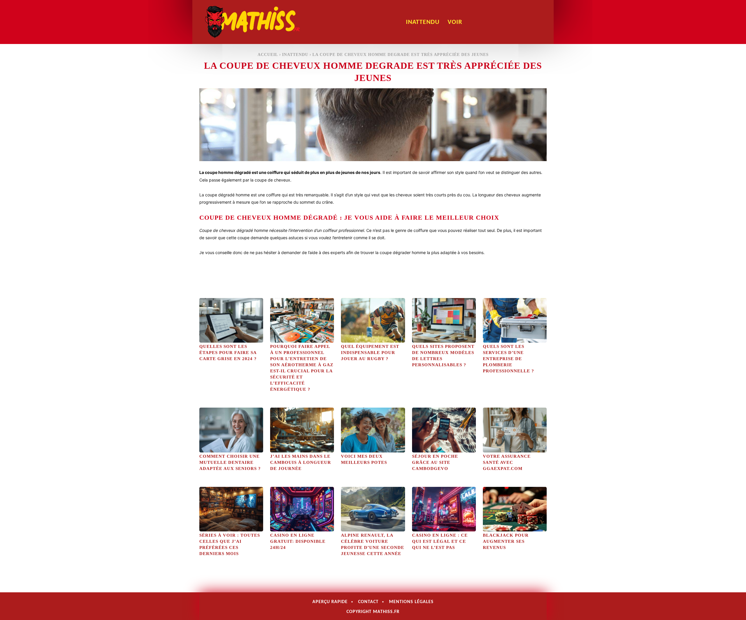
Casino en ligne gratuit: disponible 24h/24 (298, 541)
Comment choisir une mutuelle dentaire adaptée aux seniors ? (230, 462)
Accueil (268, 54)
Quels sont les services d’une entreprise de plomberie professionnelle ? (508, 358)
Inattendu (295, 54)
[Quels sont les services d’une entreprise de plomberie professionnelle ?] (515, 320)
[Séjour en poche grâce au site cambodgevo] (444, 430)
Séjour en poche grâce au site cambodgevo (435, 462)
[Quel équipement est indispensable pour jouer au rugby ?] (373, 320)
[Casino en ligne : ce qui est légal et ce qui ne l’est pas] (444, 509)
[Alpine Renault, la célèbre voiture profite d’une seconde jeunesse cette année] (373, 509)
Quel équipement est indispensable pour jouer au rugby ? (370, 352)
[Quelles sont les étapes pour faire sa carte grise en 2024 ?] (231, 320)
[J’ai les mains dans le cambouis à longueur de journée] (302, 430)
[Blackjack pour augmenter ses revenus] (515, 509)
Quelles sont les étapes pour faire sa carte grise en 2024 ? (228, 352)
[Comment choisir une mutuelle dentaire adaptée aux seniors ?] (231, 430)
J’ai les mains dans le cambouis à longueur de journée (300, 462)
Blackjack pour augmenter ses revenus (506, 541)
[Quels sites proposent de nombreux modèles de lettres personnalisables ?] (444, 320)
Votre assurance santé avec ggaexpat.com (507, 462)
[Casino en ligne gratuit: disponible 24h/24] (302, 509)
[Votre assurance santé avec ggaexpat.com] (515, 430)
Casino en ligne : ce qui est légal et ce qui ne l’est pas (440, 541)
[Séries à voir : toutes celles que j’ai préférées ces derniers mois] (231, 509)
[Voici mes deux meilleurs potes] (373, 430)
